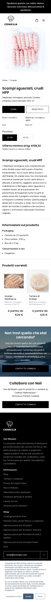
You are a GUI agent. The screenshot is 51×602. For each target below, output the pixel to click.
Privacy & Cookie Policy (14, 483)
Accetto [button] (28, 596)
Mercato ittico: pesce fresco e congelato (23, 520)
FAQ (5, 546)
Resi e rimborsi (10, 487)
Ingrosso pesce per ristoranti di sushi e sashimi (22, 536)
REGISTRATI (37, 109)
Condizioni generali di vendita (17, 496)
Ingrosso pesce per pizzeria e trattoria (22, 529)
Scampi (13, 80)
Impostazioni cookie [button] (13, 596)
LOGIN (13, 109)
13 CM (9, 137)
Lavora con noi (10, 501)
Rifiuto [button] (40, 596)
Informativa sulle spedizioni (16, 492)
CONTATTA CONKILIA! (25, 368)
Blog (5, 474)
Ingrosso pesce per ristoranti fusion (20, 542)
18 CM (25, 137)
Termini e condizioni (13, 478)
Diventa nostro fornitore (15, 505)
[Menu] (43, 20)
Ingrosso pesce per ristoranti (17, 525)
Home (5, 80)
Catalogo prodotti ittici (14, 516)
